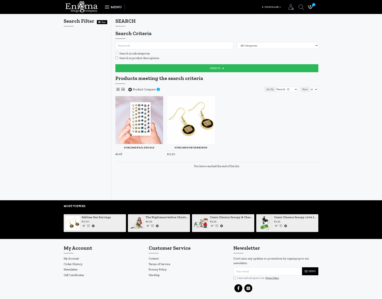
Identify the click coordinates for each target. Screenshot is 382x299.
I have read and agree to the (258, 278)
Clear (103, 22)
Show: (305, 89)
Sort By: (270, 89)
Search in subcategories (134, 53)
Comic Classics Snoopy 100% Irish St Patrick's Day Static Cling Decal (295, 217)
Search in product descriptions (139, 58)
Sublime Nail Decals (139, 147)
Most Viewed (75, 206)
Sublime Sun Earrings (190, 147)
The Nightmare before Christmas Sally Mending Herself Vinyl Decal (167, 217)
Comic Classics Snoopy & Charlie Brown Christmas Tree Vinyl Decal (231, 217)
